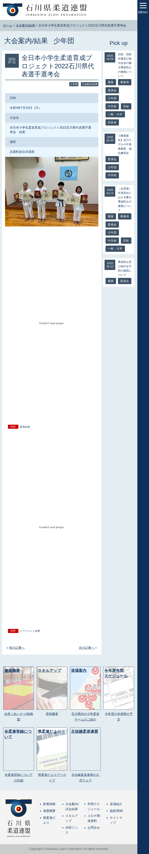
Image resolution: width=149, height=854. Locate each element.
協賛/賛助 (116, 810)
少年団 (63, 41)
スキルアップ (71, 818)
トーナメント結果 (30, 630)
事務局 (124, 82)
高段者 (112, 122)
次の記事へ (86, 647)
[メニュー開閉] (143, 5)
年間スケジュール (93, 806)
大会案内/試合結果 (72, 806)
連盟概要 (49, 810)
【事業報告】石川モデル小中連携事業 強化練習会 (125, 144)
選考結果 (25, 426)
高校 (126, 106)
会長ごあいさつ (15, 714)
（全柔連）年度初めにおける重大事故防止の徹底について (125, 199)
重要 (111, 82)
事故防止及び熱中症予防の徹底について (125, 268)
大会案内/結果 (26, 41)
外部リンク (71, 830)
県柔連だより (49, 820)
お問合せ (93, 827)
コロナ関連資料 (93, 818)
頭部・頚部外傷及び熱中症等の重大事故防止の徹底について (125, 65)
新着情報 (49, 804)
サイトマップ (116, 820)
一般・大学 (115, 114)
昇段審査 (52, 714)
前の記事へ (17, 647)
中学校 (112, 106)
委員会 (112, 90)
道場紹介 (116, 804)
